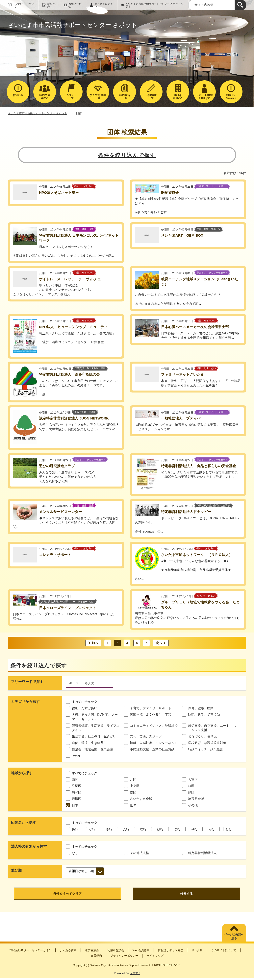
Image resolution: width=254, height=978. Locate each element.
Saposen (231, 96)
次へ (159, 643)
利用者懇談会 (115, 950)
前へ (95, 643)
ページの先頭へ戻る (234, 936)
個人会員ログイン (103, 5)
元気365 (135, 973)
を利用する (204, 96)
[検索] (240, 5)
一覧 (71, 96)
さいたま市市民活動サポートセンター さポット (37, 113)
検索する (186, 893)
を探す (44, 96)
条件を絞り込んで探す (127, 155)
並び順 (16, 870)
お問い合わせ (74, 5)
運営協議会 (92, 950)
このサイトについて (24, 5)
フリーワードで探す (27, 682)
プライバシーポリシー (124, 955)
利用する (178, 96)
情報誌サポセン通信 (170, 950)
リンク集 (197, 950)
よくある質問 (68, 950)
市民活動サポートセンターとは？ (30, 950)
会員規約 (96, 955)
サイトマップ (155, 955)
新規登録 (51, 5)
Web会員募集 (141, 950)
